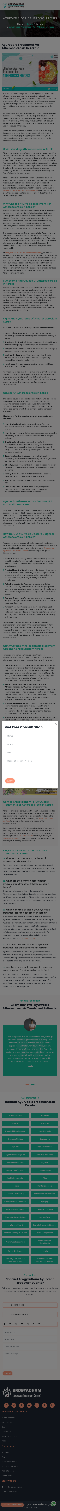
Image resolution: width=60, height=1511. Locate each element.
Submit (10, 781)
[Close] (55, 723)
